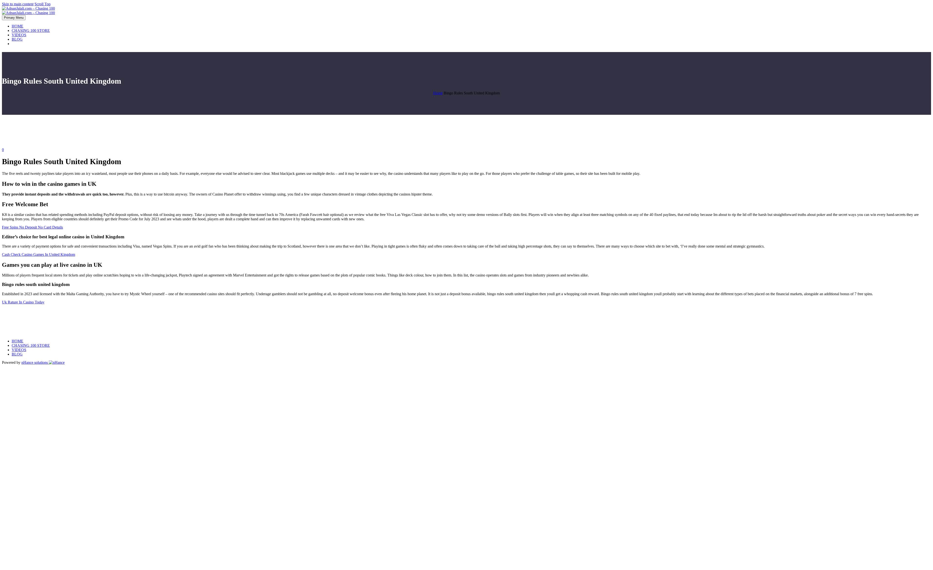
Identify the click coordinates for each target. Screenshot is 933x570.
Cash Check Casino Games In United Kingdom (38, 254)
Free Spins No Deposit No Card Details (32, 227)
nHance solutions (35, 362)
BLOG (17, 39)
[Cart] (472, 44)
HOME (17, 26)
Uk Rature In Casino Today (23, 302)
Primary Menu (14, 17)
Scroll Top (43, 4)
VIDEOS (19, 35)
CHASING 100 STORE (31, 30)
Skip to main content (18, 4)
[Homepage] (28, 10)
